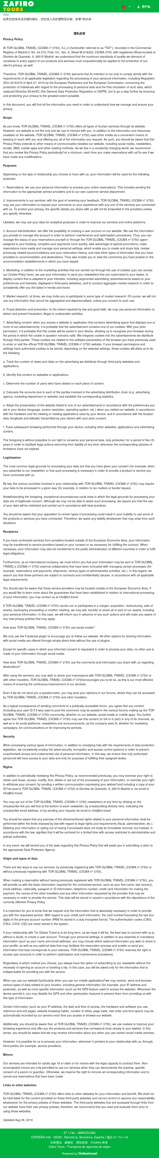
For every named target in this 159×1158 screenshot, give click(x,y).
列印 (6, 14)
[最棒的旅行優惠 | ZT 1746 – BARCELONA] (18, 6)
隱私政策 (82, 1142)
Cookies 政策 (99, 1142)
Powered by (79, 1153)
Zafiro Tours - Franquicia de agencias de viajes (79, 1147)
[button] (126, 6)
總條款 (69, 1142)
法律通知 (56, 1142)
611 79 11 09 (120, 1137)
